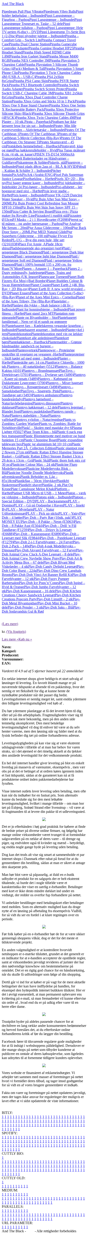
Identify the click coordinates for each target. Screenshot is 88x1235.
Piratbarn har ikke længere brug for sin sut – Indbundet (39, 124)
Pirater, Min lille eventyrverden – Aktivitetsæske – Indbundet (39, 128)
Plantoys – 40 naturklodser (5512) (31, 366)
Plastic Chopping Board (40, 440)
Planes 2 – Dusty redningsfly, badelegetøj (42, 271)
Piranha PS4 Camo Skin (30, 81)
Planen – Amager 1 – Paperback (45, 268)
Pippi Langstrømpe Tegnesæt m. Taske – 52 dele (42, 22)
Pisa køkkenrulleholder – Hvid (35, 150)
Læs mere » (10, 639)
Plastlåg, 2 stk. (52, 485)
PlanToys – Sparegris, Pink (40, 391)
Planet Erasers (20, 293)
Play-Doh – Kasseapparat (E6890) (38, 534)
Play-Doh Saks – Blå (58, 607)
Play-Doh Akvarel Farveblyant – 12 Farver (45, 550)
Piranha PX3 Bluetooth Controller (33, 85)
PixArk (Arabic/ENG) (38, 175)
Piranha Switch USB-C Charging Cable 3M (39, 91)
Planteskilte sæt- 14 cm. (28, 362)
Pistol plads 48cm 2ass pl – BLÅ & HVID (46, 166)
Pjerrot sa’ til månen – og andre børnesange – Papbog (42, 222)
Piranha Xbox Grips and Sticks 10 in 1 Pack (43, 101)
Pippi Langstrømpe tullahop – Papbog (36, 26)
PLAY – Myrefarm (19, 509)
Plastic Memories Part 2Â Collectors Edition (41, 446)
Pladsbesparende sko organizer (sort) (36, 248)
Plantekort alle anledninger (35, 338)
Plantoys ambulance (46, 395)
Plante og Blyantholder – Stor (37, 317)
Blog (30, 1231)
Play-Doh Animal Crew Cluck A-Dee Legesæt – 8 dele (42, 552)
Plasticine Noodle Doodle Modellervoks (35, 473)
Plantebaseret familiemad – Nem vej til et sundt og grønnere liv (39, 322)
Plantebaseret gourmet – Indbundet (41, 330)
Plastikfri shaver (30, 485)
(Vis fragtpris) (16, 631)
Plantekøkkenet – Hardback (28, 342)
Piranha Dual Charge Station (29, 44)
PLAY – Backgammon (51, 501)
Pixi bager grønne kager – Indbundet (32, 183)
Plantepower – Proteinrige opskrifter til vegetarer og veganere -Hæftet (38, 352)
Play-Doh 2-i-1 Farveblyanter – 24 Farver (43, 542)
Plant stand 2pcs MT (38, 313)
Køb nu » (25, 639)
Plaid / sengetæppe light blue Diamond (42, 256)
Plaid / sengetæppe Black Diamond (36, 250)
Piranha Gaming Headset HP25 (50, 48)
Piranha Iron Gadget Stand (28, 56)
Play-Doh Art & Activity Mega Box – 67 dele (42, 560)
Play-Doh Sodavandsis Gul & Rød (41, 609)
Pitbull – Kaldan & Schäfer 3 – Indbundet (44, 169)
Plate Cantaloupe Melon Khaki (33, 489)
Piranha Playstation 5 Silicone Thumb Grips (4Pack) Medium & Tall (40, 67)
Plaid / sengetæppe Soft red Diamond (40, 258)
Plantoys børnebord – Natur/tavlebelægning (27, 401)
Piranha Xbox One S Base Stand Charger (44, 103)
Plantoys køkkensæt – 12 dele (36, 407)
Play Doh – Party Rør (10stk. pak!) (47, 517)
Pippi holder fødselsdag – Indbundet (42, 13)
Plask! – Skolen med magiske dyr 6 (46, 428)
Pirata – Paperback (37, 122)
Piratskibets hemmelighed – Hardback (33, 146)
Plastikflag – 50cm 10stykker (35, 481)
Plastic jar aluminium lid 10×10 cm (47, 444)
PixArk (17, 175)
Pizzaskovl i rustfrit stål (51, 215)
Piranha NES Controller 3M (29, 60)
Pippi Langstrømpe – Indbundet (51, 20)
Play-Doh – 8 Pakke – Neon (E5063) (47, 522)
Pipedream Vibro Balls (60, 11)
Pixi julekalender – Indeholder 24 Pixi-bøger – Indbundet (43, 185)
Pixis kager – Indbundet (28, 195)
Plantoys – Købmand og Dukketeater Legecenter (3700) (37, 381)
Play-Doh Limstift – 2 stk (55, 599)
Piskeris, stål (57, 162)
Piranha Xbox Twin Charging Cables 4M (45, 117)
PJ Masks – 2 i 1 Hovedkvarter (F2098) (40, 220)
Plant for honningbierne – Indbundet (42, 309)
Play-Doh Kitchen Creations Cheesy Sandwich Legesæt (41, 593)
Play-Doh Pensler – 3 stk (25, 607)
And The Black (13, 4)
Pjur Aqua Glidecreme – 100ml (50, 228)
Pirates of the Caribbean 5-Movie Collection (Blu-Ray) (39, 136)
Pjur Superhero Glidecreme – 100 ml (37, 234)
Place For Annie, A (32, 244)
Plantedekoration (19, 334)
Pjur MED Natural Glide (48, 232)
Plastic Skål (41, 460)
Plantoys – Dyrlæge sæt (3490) (51, 375)
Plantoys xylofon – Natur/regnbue (39, 419)
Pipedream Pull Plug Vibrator (23, 11)
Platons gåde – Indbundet (54, 497)
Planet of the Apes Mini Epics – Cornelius (46, 297)
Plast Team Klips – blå (40, 432)
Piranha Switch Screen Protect (44, 89)
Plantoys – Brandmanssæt (40, 371)
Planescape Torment (53, 277)
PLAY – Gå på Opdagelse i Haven (38, 505)
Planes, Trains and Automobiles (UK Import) (36, 275)
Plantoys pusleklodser (36, 411)
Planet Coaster (40, 285)
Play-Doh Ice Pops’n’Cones (39, 583)
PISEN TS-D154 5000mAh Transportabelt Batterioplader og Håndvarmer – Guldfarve (38, 158)
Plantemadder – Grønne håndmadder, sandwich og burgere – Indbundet (42, 346)
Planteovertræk (27, 350)
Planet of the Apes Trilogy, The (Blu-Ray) (43, 299)
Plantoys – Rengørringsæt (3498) (34, 387)
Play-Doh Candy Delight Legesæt (52, 566)
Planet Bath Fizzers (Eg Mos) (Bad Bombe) (43, 279)
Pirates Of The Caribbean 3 (38, 134)
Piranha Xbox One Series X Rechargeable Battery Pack (44, 107)
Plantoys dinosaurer (46, 403)
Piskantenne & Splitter (32, 162)
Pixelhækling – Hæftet (39, 179)
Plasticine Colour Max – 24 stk (33, 464)
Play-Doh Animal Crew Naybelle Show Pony (41, 556)
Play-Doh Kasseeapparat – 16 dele (30, 591)
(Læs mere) (10, 624)
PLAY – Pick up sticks (42, 513)
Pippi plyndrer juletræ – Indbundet (40, 36)
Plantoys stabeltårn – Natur (29, 415)
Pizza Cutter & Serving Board (32, 211)
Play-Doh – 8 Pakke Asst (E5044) (41, 524)
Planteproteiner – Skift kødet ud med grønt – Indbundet (43, 356)
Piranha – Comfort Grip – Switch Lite (40, 38)
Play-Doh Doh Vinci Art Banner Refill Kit (42, 575)
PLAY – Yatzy (68, 513)
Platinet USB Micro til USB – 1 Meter (39, 493)
